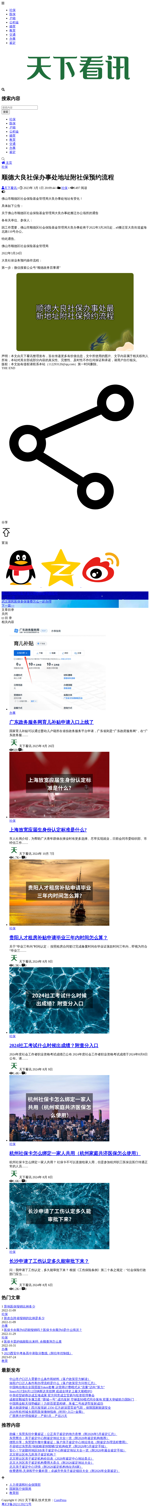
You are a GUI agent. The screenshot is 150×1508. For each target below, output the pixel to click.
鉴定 (12, 42)
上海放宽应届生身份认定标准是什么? (48, 829)
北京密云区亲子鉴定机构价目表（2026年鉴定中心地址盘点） (51, 1458)
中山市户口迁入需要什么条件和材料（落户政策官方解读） (50, 1379)
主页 (8, 162)
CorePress (60, 1500)
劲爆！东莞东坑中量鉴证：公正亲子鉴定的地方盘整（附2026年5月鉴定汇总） (63, 1434)
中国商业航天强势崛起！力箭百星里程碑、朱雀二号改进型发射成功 (56, 1403)
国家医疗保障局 (20, 1488)
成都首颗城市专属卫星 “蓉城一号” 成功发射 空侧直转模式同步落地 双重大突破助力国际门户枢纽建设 (79, 1399)
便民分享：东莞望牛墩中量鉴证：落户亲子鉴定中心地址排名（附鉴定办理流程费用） (68, 1442)
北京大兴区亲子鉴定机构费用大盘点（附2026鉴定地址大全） (51, 1462)
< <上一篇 (8, 597)
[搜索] (75, 159)
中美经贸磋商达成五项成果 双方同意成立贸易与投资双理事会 (52, 1395)
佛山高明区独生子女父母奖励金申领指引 (30, 593)
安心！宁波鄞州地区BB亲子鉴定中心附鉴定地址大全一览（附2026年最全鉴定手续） (67, 1450)
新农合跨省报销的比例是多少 (24, 1318)
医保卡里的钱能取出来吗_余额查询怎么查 (33, 1341)
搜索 (5, 111)
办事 (12, 38)
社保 (12, 10)
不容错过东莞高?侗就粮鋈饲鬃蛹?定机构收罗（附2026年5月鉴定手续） (58, 1446)
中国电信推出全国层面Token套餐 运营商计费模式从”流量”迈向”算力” (57, 1387)
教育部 (14, 1493)
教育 (12, 30)
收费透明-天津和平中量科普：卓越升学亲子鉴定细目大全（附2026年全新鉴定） (64, 1471)
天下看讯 (11, 188)
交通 (12, 34)
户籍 (12, 18)
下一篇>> (8, 605)
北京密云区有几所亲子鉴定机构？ (32, 1454)
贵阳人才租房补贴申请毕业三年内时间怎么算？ (58, 937)
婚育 (12, 26)
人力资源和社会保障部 (25, 1484)
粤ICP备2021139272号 (16, 1504)
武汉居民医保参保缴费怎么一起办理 (27, 601)
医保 (12, 14)
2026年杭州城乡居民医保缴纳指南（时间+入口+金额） (47, 1411)
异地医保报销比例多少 (19, 1306)
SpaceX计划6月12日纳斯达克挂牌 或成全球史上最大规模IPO (50, 1391)
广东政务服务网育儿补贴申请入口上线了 (51, 722)
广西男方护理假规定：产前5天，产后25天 (38, 1416)
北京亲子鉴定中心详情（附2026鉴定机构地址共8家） (46, 1466)
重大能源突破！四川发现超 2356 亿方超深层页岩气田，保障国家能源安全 (60, 1407)
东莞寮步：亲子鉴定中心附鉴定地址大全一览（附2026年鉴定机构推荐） (59, 1438)
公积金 (14, 22)
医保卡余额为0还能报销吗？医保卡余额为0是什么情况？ (43, 1330)
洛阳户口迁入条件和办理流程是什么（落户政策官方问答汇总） (53, 1383)
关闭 (5, 613)
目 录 (8, 618)
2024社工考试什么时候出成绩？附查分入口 (53, 1045)
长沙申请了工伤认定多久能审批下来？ (49, 1261)
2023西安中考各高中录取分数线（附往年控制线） (38, 1353)
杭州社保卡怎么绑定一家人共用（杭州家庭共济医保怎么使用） (75, 1153)
